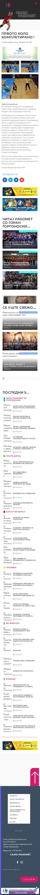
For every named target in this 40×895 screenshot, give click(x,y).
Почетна (13, 796)
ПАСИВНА (14, 815)
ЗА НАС (12, 822)
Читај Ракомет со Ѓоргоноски (17, 810)
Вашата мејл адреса (11, 869)
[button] (36, 3)
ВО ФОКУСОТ (15, 803)
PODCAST (13, 818)
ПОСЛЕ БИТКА (15, 806)
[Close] (36, 887)
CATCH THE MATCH (17, 799)
